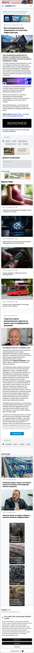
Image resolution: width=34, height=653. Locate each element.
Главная (5, 11)
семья (19, 144)
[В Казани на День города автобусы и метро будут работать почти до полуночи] (17, 289)
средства (22, 444)
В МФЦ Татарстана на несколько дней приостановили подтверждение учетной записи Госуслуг (17, 242)
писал (14, 105)
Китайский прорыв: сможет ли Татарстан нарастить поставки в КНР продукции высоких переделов (17, 484)
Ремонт (15, 444)
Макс (27, 129)
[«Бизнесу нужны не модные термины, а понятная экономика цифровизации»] (17, 499)
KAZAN (10, 6)
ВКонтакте (13, 131)
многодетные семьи (11, 144)
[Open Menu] (2, 6)
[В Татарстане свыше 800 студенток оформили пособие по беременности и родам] (17, 194)
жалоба (14, 141)
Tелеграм (5, 131)
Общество (10, 11)
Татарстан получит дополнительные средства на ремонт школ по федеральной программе (16, 322)
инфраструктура (23, 141)
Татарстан (25, 144)
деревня (8, 141)
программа (8, 444)
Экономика (13, 479)
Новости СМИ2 (5, 171)
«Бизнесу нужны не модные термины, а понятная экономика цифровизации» (17, 516)
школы (28, 444)
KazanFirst (8, 137)
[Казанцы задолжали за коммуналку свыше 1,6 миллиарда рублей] (17, 257)
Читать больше (17, 433)
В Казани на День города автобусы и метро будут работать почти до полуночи (16, 305)
